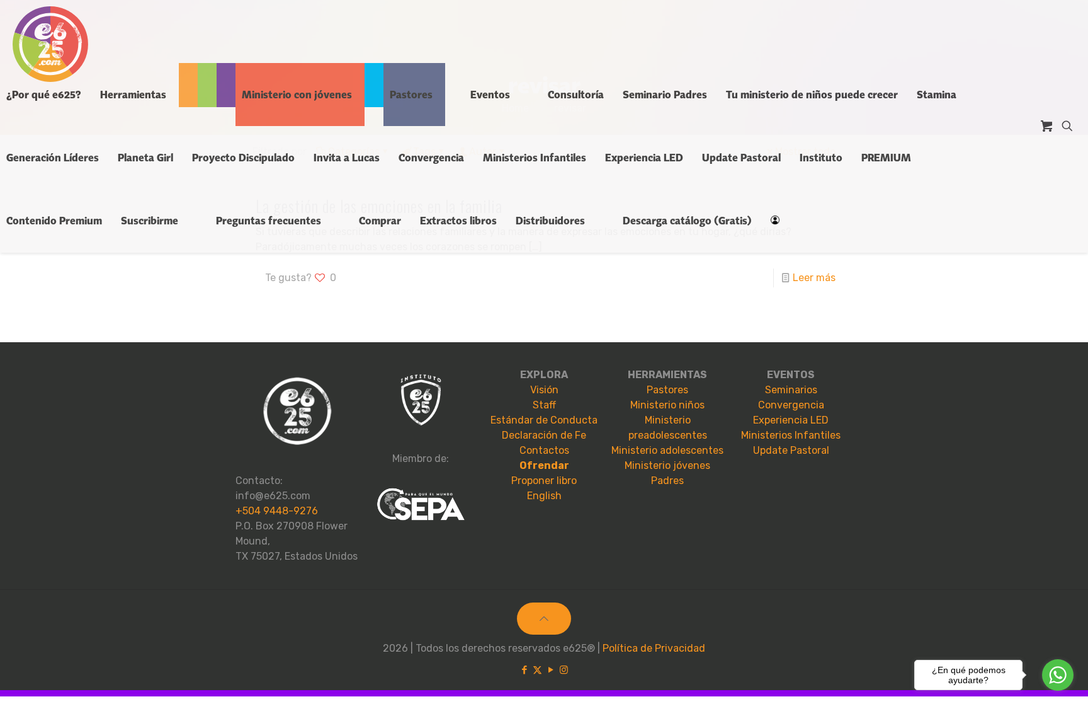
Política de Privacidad (654, 648)
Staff (544, 405)
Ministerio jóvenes (667, 465)
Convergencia (791, 405)
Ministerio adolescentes (667, 450)
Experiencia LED (791, 420)
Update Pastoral (791, 450)
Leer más (814, 278)
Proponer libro (544, 481)
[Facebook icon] (524, 670)
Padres (667, 481)
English (544, 496)
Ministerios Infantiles (791, 435)
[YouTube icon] (550, 670)
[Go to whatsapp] (1058, 675)
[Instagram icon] (564, 670)
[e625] (50, 44)
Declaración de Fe (544, 435)
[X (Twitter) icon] (537, 670)
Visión (544, 390)
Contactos (544, 450)
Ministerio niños (667, 405)
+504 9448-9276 (276, 511)
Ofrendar (544, 465)
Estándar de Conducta (544, 420)
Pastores (667, 390)
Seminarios (791, 390)
